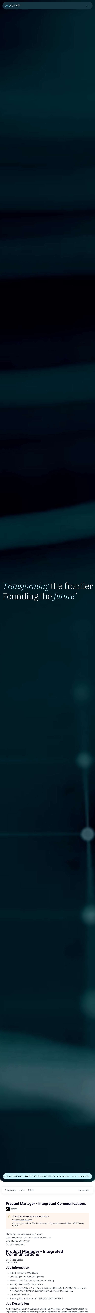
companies (10, 1190)
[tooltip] (47, 1262)
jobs (21, 1190)
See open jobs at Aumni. (22, 1220)
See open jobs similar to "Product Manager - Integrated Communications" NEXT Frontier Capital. (48, 1224)
